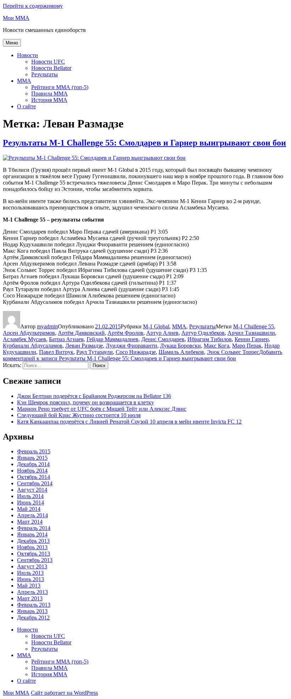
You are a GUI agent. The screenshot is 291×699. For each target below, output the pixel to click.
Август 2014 (32, 490)
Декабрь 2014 (33, 464)
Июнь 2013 (30, 579)
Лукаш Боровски (180, 346)
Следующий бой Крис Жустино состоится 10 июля (79, 415)
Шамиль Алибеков (181, 352)
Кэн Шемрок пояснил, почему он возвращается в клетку (85, 402)
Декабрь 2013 (33, 541)
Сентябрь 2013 (35, 560)
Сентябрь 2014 (35, 483)
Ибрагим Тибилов (209, 339)
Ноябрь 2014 (32, 471)
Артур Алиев (162, 333)
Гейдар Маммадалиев (112, 339)
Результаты (44, 74)
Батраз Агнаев (66, 339)
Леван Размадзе (84, 346)
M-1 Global (156, 326)
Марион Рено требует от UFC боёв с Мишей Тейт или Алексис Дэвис (101, 409)
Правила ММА (49, 94)
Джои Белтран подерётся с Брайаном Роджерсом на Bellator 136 (94, 396)
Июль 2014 (30, 496)
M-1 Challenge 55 (253, 326)
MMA (24, 81)
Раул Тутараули (94, 352)
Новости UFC (48, 62)
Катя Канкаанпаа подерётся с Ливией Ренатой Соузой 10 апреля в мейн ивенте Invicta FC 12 (129, 422)
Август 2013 (32, 566)
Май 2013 (28, 586)
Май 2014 (28, 509)
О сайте (26, 106)
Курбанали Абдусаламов (32, 346)
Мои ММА (16, 18)
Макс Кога (216, 346)
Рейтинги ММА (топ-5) (59, 87)
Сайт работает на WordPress (64, 693)
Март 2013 (30, 598)
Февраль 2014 (33, 528)
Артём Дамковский (81, 333)
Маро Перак (247, 346)
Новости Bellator (51, 68)
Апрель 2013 (32, 592)
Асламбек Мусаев (24, 339)
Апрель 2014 (32, 515)
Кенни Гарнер (252, 339)
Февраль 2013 (33, 605)
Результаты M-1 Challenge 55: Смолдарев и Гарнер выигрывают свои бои (144, 142)
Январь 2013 (32, 611)
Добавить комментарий (142, 355)
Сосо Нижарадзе (136, 352)
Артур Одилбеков (203, 333)
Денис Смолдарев (163, 339)
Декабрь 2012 (33, 618)
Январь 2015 (32, 458)
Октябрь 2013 (33, 554)
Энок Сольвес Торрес (233, 352)
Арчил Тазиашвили (251, 333)
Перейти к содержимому (33, 6)
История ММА (49, 100)
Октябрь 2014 (33, 477)
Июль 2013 (30, 573)
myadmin (47, 326)
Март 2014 (30, 522)
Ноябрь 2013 (32, 547)
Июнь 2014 (30, 502)
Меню (12, 42)
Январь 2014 (32, 534)
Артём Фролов (125, 333)
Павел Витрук (56, 352)
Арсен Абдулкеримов (29, 333)
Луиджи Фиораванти (131, 346)
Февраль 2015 (33, 451)
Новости (27, 55)
